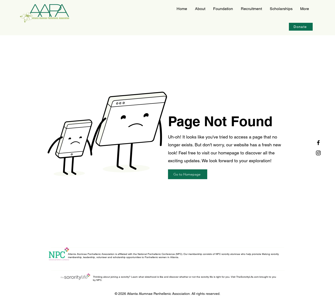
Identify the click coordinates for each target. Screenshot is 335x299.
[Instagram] (318, 153)
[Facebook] (318, 142)
